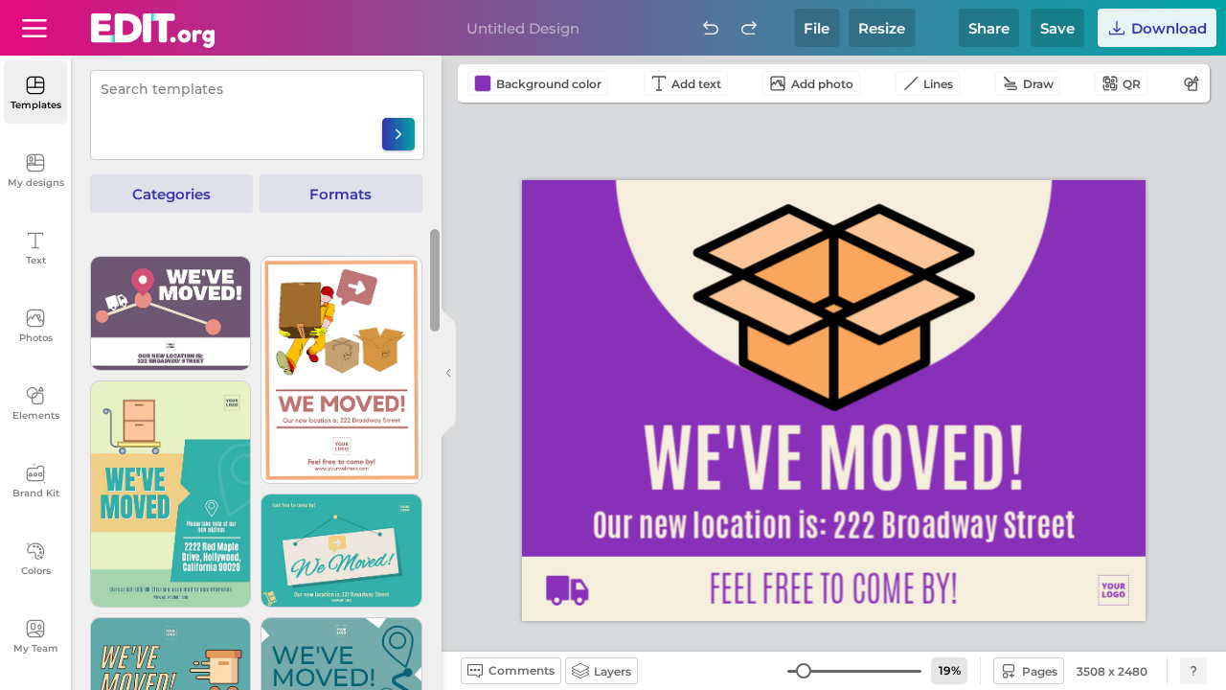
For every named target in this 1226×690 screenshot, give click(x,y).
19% (950, 670)
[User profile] (34, 28)
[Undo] (711, 28)
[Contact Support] (1193, 670)
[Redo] (749, 28)
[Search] (398, 134)
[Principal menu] (153, 30)
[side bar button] (448, 373)
